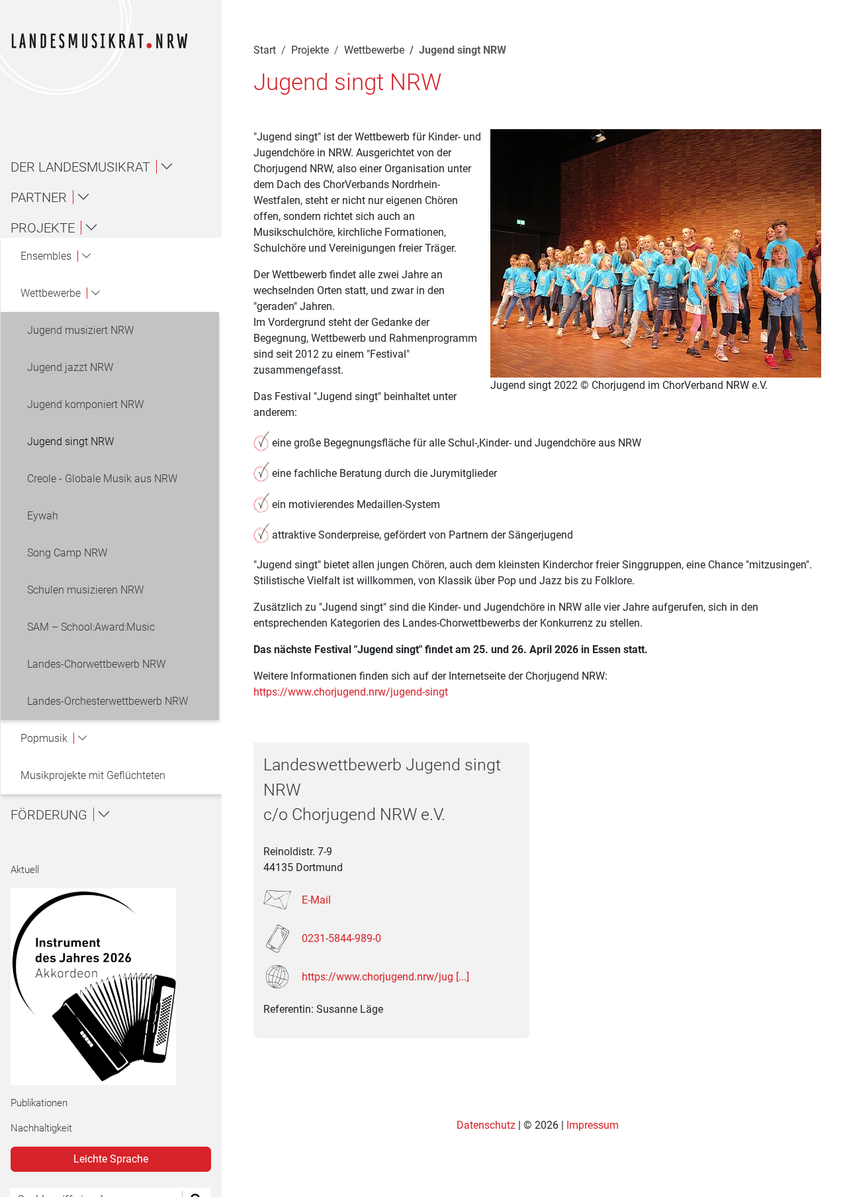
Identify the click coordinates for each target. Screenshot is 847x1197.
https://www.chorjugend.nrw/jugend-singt (350, 692)
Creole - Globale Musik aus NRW (102, 478)
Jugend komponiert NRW (85, 404)
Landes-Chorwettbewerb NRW (96, 664)
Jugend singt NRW (70, 441)
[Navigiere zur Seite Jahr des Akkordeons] (106, 986)
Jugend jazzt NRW (70, 367)
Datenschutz (487, 1125)
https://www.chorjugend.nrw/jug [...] (385, 976)
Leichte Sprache (110, 1159)
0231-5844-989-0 (341, 938)
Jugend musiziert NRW (80, 330)
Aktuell (25, 870)
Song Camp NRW (67, 552)
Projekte (310, 50)
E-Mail (316, 900)
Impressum (592, 1125)
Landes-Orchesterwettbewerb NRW (107, 701)
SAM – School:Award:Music (91, 627)
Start (264, 50)
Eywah (42, 515)
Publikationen (39, 1103)
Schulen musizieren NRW (85, 590)
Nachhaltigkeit (41, 1128)
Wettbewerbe (374, 50)
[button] (116, 167)
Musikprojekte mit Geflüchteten (93, 775)
